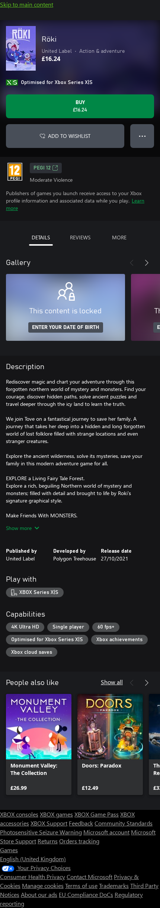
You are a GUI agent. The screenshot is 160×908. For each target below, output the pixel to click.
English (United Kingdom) (33, 859)
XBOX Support (49, 823)
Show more (19, 527)
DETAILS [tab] (41, 237)
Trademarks (114, 885)
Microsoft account (106, 832)
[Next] (146, 263)
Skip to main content (26, 4)
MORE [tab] (119, 237)
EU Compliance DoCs (86, 894)
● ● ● (142, 136)
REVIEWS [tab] (80, 237)
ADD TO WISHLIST (69, 135)
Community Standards (124, 823)
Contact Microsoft (89, 876)
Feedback (81, 823)
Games (9, 850)
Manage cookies (43, 885)
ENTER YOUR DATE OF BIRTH (65, 327)
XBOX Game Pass (96, 814)
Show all (112, 682)
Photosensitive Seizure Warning (41, 832)
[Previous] (131, 263)
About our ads (39, 894)
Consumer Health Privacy (32, 876)
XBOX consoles (19, 814)
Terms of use (81, 885)
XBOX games (56, 814)
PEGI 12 (42, 168)
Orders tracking (79, 841)
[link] (38, 744)
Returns (48, 841)
